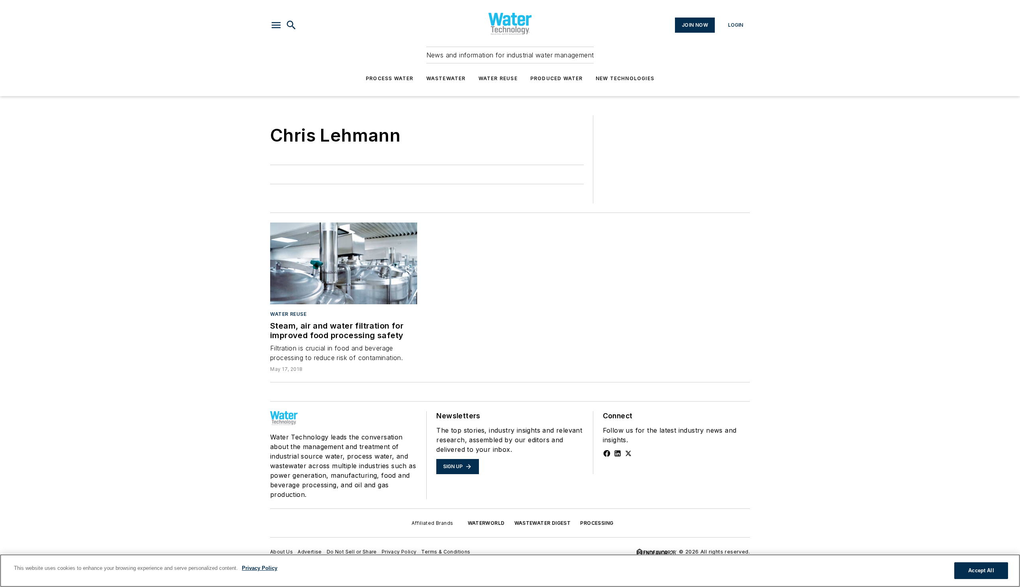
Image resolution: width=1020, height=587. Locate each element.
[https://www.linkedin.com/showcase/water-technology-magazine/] (618, 453)
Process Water (390, 78)
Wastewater (446, 78)
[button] (276, 25)
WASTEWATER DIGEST (542, 523)
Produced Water (556, 78)
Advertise (310, 552)
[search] (291, 25)
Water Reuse (498, 78)
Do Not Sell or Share (352, 552)
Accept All (981, 570)
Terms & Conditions (445, 552)
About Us (281, 552)
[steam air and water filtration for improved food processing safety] (343, 263)
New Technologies (625, 78)
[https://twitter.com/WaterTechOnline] (628, 453)
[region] (510, 570)
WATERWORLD (486, 523)
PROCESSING (596, 523)
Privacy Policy (399, 552)
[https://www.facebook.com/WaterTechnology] (607, 453)
